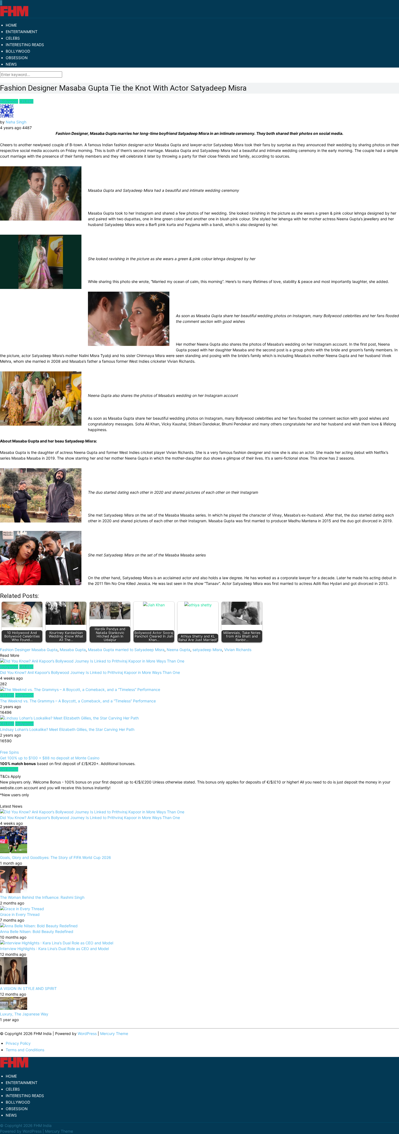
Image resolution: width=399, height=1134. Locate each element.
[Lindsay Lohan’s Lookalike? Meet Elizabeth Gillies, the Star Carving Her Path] (199, 718)
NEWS (11, 64)
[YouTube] (1, 2)
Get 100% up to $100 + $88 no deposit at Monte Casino (49, 758)
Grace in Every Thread (20, 914)
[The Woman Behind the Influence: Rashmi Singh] (13, 891)
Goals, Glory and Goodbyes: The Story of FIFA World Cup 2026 (55, 857)
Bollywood (9, 101)
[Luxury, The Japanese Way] (13, 1008)
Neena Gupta (178, 649)
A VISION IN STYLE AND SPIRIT (28, 988)
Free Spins (9, 752)
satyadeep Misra (207, 649)
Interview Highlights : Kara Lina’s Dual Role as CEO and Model (54, 948)
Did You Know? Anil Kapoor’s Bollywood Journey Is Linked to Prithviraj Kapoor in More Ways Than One (90, 672)
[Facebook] (0, 2)
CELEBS (13, 38)
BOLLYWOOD (18, 51)
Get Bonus (9, 769)
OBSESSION (17, 57)
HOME (11, 25)
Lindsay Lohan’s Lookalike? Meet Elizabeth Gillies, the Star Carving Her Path (67, 729)
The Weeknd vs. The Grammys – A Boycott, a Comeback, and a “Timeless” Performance (78, 701)
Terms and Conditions (25, 1049)
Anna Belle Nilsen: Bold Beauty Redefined (36, 931)
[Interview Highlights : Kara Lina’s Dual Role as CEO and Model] (56, 943)
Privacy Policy (18, 1043)
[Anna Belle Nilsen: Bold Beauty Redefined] (39, 925)
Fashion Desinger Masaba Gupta (29, 649)
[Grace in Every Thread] (22, 908)
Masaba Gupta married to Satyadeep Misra (126, 649)
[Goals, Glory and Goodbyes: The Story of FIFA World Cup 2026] (13, 851)
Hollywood (24, 695)
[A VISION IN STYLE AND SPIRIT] (13, 982)
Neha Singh (16, 122)
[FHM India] (14, 15)
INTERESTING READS (25, 44)
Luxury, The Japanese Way (24, 1014)
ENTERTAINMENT (21, 31)
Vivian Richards (237, 649)
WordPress (87, 1033)
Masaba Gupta (73, 649)
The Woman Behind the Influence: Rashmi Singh (42, 897)
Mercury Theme (114, 1033)
